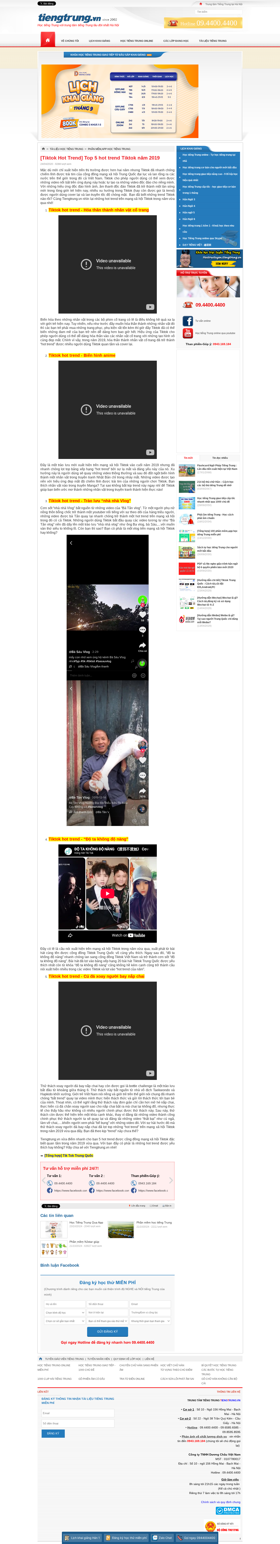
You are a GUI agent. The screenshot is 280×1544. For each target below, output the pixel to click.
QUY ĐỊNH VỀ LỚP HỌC (127, 1359)
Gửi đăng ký (107, 1331)
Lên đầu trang (138, 1205)
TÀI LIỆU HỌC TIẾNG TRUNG (66, 149)
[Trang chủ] (200, 3)
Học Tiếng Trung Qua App (86, 1222)
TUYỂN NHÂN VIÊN (98, 1359)
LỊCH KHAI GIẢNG (99, 41)
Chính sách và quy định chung (220, 1502)
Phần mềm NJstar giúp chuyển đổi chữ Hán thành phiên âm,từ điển (86, 1242)
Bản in (168, 1205)
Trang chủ (48, 39)
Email (155, 1205)
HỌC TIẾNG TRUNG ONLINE (136, 41)
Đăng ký (53, 1433)
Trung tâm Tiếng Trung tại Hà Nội (223, 4)
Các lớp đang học (176, 41)
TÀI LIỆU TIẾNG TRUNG (213, 41)
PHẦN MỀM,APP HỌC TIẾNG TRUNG (109, 149)
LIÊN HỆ (149, 1359)
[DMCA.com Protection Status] (228, 1513)
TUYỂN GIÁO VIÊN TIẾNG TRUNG (64, 1359)
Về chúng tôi (70, 41)
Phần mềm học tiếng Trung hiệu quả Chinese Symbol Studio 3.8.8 (154, 1222)
